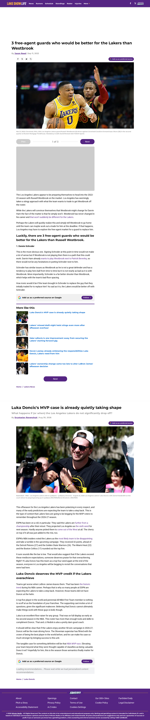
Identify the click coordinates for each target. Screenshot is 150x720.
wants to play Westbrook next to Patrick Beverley (64, 258)
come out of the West (67, 529)
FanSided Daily (126, 698)
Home (18, 387)
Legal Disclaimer (126, 702)
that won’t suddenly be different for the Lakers (51, 217)
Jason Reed (20, 53)
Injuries (78, 3)
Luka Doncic (29, 679)
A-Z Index (52, 707)
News (31, 3)
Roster (69, 3)
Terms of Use (76, 702)
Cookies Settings (78, 707)
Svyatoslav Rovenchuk (26, 417)
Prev (23, 141)
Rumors (39, 3)
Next (87, 141)
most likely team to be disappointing (75, 538)
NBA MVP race (74, 643)
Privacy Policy (54, 702)
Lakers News (29, 387)
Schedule (49, 3)
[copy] (30, 59)
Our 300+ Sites (102, 698)
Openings (52, 698)
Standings (60, 3)
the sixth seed (82, 526)
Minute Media (17, 713)
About (18, 698)
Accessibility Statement (27, 707)
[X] (135, 3)
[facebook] (130, 3)
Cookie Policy (101, 702)
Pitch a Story (22, 702)
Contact (73, 698)
